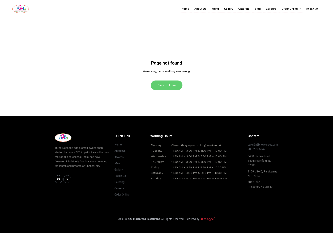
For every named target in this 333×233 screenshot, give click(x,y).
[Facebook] (58, 179)
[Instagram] (67, 179)
